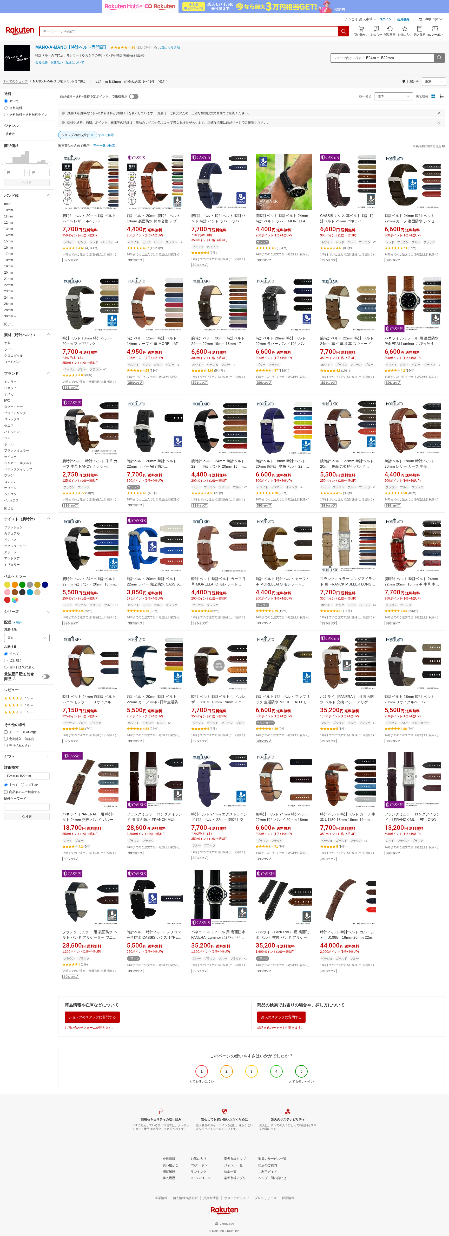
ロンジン (10, 482)
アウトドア (12, 558)
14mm (8, 235)
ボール (9, 444)
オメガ (9, 394)
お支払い (56, 62)
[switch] (46, 676)
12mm (8, 222)
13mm (8, 229)
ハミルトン (12, 432)
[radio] (6, 101)
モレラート (12, 382)
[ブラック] (22, 592)
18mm (8, 260)
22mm (8, 285)
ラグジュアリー (15, 546)
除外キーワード (15, 798)
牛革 (7, 343)
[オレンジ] (15, 585)
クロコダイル (13, 355)
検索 (28, 182)
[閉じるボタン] (439, 113)
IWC (7, 400)
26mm (8, 304)
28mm (8, 310)
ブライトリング (15, 413)
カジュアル (12, 533)
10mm (8, 210)
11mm (8, 216)
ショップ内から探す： (349, 58)
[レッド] (7, 600)
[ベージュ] (37, 592)
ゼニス (9, 425)
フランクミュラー (16, 450)
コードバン (12, 362)
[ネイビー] (45, 585)
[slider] (4, 164)
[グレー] (30, 585)
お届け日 (10, 646)
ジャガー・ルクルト (18, 463)
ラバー (9, 349)
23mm (8, 291)
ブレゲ (9, 475)
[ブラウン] (15, 592)
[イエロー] (7, 585)
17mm (8, 254)
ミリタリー (12, 564)
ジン (7, 438)
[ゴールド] (37, 585)
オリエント (12, 488)
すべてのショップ (15, 81)
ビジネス (10, 540)
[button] (431, 20)
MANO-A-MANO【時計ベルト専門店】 (71, 47)
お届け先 (10, 629)
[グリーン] (22, 585)
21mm (8, 279)
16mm (8, 247)
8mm (7, 204)
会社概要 (41, 62)
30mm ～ (10, 316)
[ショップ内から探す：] (439, 58)
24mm (8, 297)
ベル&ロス (11, 500)
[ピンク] (7, 592)
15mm (8, 241)
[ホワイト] (45, 592)
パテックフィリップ (18, 469)
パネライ (10, 388)
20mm (8, 272)
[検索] (344, 31)
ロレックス (12, 419)
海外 (19, 622)
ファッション (13, 527)
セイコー (10, 457)
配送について (74, 62)
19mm (8, 266)
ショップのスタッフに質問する (92, 1017)
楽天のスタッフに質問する (281, 1017)
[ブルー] (30, 592)
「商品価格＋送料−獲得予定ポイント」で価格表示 (92, 96)
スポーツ (10, 552)
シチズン (10, 494)
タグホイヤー (13, 407)
